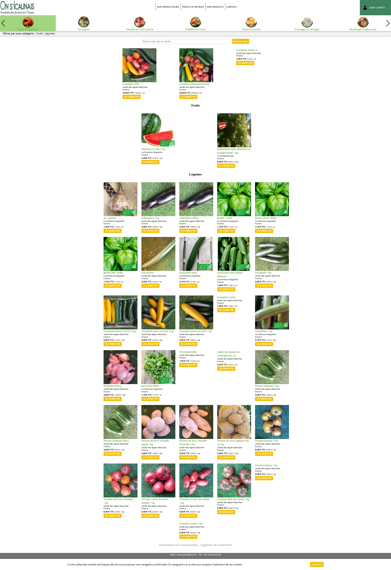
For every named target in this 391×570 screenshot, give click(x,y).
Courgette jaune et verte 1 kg (195, 331)
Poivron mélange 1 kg (267, 385)
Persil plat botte (188, 351)
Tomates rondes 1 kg (191, 523)
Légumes (49, 33)
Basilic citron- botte (265, 217)
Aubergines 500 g (189, 217)
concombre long (188, 272)
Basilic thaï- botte (113, 272)
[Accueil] (17, 7)
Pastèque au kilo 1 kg (153, 149)
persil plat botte (150, 385)
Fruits (39, 33)
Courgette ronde (226, 297)
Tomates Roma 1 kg (266, 465)
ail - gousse (110, 217)
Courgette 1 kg (263, 272)
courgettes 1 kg (263, 331)
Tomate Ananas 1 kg (266, 440)
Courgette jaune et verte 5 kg (120, 331)
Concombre (147, 272)
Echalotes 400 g (112, 385)
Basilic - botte (224, 217)
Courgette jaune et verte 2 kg (157, 331)
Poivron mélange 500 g (116, 440)
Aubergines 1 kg (150, 217)
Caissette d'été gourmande (194, 83)
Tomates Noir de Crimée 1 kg (233, 499)
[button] (388, 23)
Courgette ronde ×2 (246, 50)
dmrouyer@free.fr (186, 554)
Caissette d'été (130, 83)
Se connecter (131, 96)
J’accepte (316, 564)
